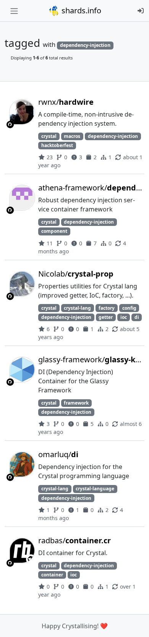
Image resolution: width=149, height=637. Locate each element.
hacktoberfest (57, 145)
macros (72, 136)
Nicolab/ (75, 274)
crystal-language (95, 488)
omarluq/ (58, 454)
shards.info (80, 10)
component (54, 231)
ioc (123, 317)
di (136, 317)
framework (76, 403)
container (52, 574)
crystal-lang (77, 308)
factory (107, 308)
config (129, 308)
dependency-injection (113, 136)
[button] (135, 623)
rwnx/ (66, 102)
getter (106, 317)
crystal (49, 136)
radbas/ (74, 540)
